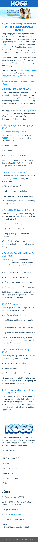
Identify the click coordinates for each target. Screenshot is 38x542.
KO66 (4, 437)
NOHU (22, 73)
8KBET (7, 81)
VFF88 (33, 70)
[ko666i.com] (19, 3)
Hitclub (15, 450)
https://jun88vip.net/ (10, 76)
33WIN (14, 81)
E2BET (25, 81)
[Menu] (3, 3)
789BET (32, 111)
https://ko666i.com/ (17, 514)
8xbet (5, 84)
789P (20, 81)
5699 (27, 70)
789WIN (32, 81)
